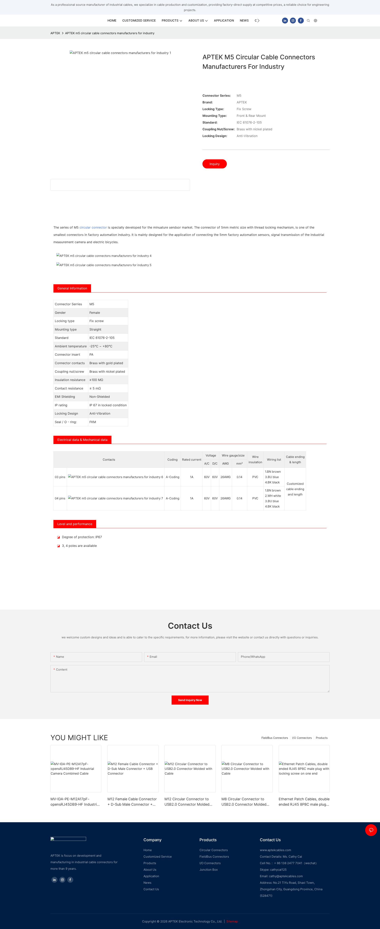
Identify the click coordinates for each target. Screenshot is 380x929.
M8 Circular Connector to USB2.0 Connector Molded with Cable (243, 802)
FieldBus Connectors (274, 737)
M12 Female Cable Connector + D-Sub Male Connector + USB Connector (132, 802)
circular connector (93, 227)
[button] (258, 20)
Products (322, 737)
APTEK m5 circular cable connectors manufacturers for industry (109, 33)
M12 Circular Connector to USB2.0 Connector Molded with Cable (186, 802)
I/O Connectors (302, 737)
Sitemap (232, 921)
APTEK (55, 33)
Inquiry (215, 164)
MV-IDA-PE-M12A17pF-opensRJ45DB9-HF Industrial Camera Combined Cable (75, 802)
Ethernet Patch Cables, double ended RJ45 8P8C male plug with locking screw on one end (304, 802)
